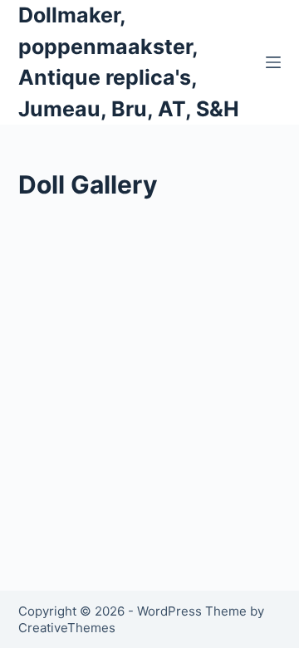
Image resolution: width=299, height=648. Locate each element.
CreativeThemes (66, 628)
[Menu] (273, 62)
